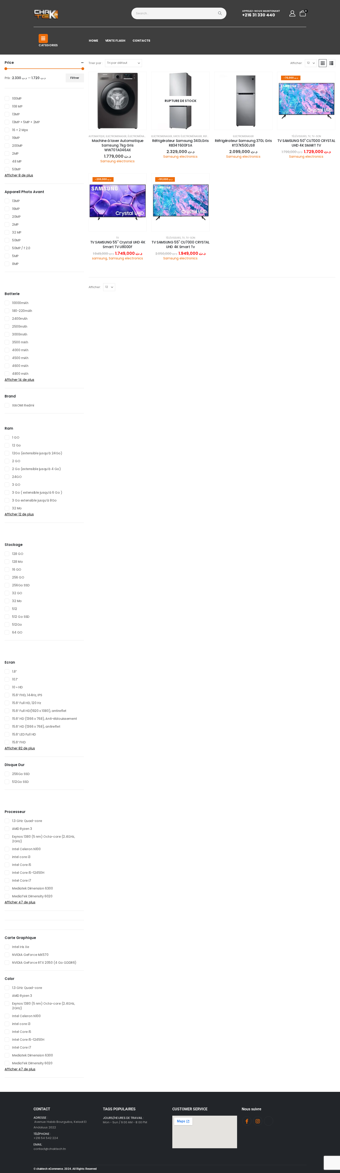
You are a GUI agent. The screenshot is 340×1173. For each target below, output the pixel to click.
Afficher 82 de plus (20, 748)
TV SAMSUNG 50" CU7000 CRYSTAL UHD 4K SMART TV (306, 143)
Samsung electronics (117, 161)
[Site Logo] (46, 13)
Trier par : (96, 63)
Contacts (141, 40)
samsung (99, 258)
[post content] (118, 101)
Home (93, 40)
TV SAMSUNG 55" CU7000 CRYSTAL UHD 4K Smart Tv (180, 244)
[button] (323, 63)
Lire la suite (184, 125)
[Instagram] (257, 1121)
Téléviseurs (299, 136)
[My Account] (292, 13)
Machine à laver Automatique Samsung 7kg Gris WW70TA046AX (117, 145)
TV (309, 136)
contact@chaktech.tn (50, 1149)
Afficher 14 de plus (19, 379)
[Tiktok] (268, 1121)
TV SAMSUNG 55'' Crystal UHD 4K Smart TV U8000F (117, 244)
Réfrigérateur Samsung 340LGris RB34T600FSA (180, 143)
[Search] (219, 13)
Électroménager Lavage (143, 136)
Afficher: (296, 63)
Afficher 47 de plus (20, 902)
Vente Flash (115, 40)
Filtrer (74, 78)
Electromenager (116, 136)
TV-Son (316, 136)
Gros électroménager (187, 136)
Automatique (97, 136)
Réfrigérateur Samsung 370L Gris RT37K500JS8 (243, 143)
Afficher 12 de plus (19, 514)
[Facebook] (246, 1121)
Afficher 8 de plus (19, 175)
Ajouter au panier (121, 125)
